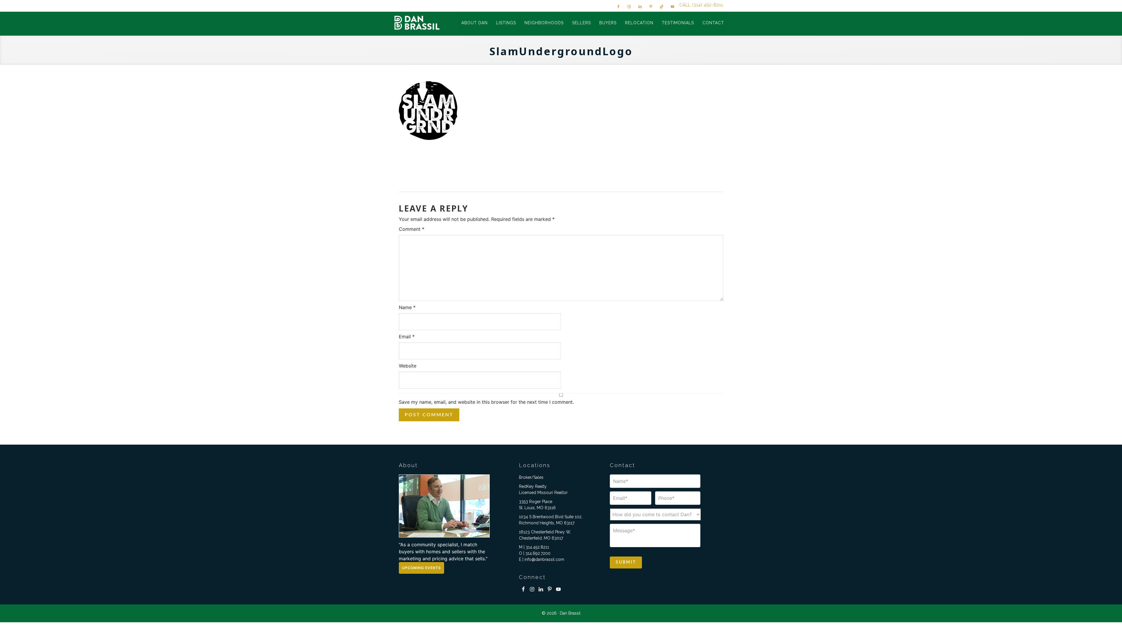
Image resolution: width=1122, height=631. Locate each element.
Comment (411, 229)
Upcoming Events (421, 568)
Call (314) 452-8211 (701, 5)
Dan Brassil (417, 23)
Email (407, 336)
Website (407, 366)
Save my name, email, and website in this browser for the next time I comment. (486, 402)
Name (407, 307)
